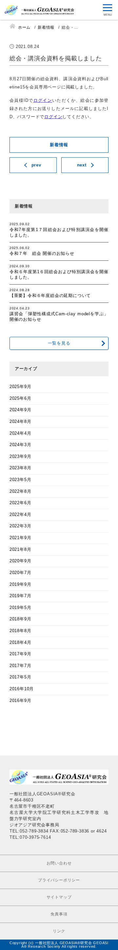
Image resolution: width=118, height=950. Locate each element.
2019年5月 (20, 607)
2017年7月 (20, 665)
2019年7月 (20, 596)
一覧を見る (59, 343)
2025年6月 (20, 398)
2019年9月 (20, 584)
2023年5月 (20, 479)
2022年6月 (20, 503)
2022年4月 (20, 514)
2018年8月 (20, 631)
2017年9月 (20, 654)
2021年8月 (20, 549)
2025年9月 (20, 386)
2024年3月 (20, 445)
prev (36, 165)
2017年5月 (20, 677)
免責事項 (58, 914)
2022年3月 (20, 526)
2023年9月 (20, 456)
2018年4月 (20, 642)
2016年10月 (22, 689)
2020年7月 (20, 572)
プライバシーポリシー (59, 880)
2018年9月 (20, 619)
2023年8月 (20, 468)
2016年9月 (20, 700)
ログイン (42, 100)
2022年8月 (20, 491)
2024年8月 (20, 421)
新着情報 (59, 145)
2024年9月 (20, 410)
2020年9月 (20, 561)
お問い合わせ (59, 863)
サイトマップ (59, 897)
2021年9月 (20, 538)
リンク (59, 931)
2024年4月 (20, 433)
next (82, 165)
